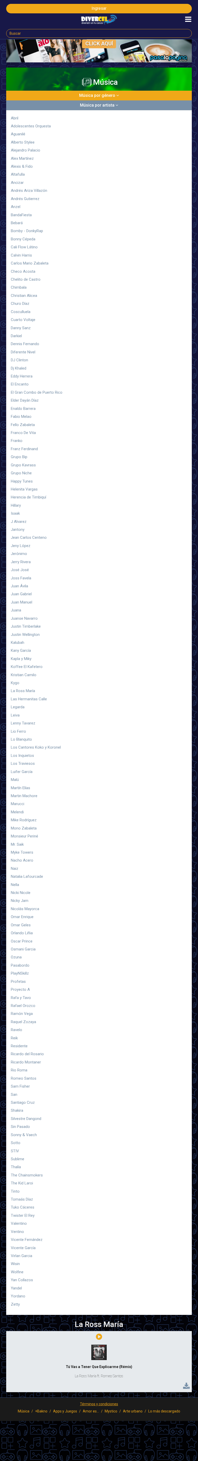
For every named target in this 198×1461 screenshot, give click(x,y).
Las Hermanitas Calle (29, 699)
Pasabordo (20, 965)
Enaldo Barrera (23, 408)
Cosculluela (20, 311)
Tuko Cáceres (22, 1207)
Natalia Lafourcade (27, 876)
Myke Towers (22, 852)
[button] (20, 53)
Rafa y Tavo (21, 997)
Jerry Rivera (21, 562)
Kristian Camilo (23, 675)
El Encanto (20, 384)
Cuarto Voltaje (23, 319)
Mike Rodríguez (24, 820)
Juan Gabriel (21, 594)
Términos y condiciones (99, 1404)
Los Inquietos (22, 755)
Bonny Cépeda (23, 239)
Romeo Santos (23, 1078)
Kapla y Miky (21, 658)
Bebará (17, 223)
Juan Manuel (21, 602)
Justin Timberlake (26, 626)
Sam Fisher (20, 1086)
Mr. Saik (17, 844)
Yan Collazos (22, 1280)
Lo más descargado (164, 1411)
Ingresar (99, 8)
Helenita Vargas (24, 489)
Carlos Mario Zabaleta (29, 263)
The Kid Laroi (22, 1183)
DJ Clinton (19, 360)
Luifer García (21, 771)
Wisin (15, 1263)
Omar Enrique (22, 917)
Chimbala (19, 287)
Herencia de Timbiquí (28, 497)
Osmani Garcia (23, 949)
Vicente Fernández (27, 1239)
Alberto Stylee (23, 142)
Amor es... (91, 1411)
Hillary (16, 505)
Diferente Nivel (23, 352)
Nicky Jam (19, 900)
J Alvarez (19, 521)
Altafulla (18, 174)
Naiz (14, 868)
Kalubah (17, 642)
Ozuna (16, 957)
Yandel (16, 1288)
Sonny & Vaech (24, 1135)
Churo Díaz (20, 303)
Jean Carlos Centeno (29, 537)
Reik (14, 1038)
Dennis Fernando (25, 344)
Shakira (17, 1110)
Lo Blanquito (21, 739)
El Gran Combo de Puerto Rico (36, 392)
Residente (19, 1046)
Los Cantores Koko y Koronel (36, 747)
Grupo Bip (19, 457)
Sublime (17, 1159)
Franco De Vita (23, 432)
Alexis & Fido (22, 166)
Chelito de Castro (25, 279)
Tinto (15, 1191)
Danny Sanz (21, 328)
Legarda (17, 707)
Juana (16, 610)
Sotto (15, 1142)
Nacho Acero (22, 860)
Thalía (16, 1167)
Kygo (15, 683)
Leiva (15, 715)
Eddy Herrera (21, 376)
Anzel (15, 206)
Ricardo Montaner (26, 1062)
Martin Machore (24, 796)
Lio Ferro (18, 731)
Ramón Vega (22, 1013)
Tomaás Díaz (22, 1199)
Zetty (15, 1304)
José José (20, 570)
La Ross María (23, 691)
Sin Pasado (20, 1126)
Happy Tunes (22, 481)
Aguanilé (18, 134)
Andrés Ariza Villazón (29, 190)
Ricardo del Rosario (27, 1054)
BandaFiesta (21, 215)
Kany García (21, 650)
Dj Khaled (18, 368)
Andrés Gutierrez (25, 198)
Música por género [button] (97, 95)
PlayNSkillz (20, 973)
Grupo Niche (21, 473)
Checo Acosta (23, 271)
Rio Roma (19, 1070)
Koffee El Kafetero (27, 666)
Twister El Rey (23, 1215)
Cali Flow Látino (24, 247)
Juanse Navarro (24, 618)
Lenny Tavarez (23, 723)
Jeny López (20, 545)
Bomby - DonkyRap (27, 231)
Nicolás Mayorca (25, 909)
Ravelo (16, 1030)
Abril (14, 118)
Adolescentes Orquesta (31, 126)
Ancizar (17, 182)
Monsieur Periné (24, 836)
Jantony (17, 529)
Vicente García (23, 1248)
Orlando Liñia (22, 933)
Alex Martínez (22, 158)
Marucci (17, 804)
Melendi (17, 812)
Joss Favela (21, 578)
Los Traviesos (23, 763)
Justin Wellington (25, 634)
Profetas (18, 981)
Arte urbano (133, 1411)
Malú (15, 779)
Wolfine (17, 1272)
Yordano (18, 1296)
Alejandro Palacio (25, 150)
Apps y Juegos (65, 1411)
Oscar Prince (21, 941)
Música (23, 1411)
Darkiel (16, 336)
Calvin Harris (21, 255)
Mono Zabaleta (24, 828)
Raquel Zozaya (23, 1022)
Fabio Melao (21, 416)
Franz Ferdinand (24, 449)
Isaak (15, 513)
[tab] (99, 95)
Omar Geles (21, 925)
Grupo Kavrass (23, 465)
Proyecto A (20, 989)
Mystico (111, 1411)
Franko (16, 440)
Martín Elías (20, 788)
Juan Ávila (19, 586)
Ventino (17, 1231)
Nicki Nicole (20, 892)
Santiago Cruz (23, 1102)
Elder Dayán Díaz (25, 400)
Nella (15, 884)
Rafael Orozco (23, 1005)
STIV (15, 1151)
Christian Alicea (24, 295)
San (14, 1094)
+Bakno (41, 1411)
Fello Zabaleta (23, 424)
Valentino (19, 1223)
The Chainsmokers (27, 1175)
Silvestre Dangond (26, 1118)
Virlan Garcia (21, 1255)
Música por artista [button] (98, 105)
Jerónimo (19, 553)
